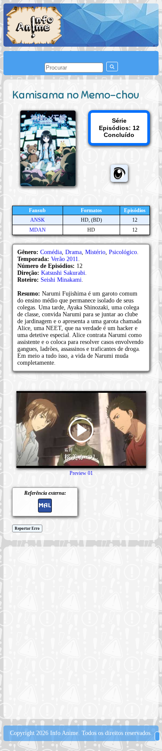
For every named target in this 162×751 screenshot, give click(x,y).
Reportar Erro (27, 528)
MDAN (37, 230)
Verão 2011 (64, 259)
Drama (73, 252)
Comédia (51, 252)
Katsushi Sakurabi (63, 273)
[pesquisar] (112, 66)
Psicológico (123, 252)
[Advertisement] (81, 632)
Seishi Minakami (61, 280)
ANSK (37, 220)
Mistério (95, 252)
